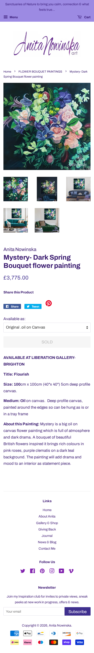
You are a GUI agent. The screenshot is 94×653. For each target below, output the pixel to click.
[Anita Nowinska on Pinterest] (42, 572)
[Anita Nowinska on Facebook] (32, 572)
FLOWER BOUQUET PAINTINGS (40, 71)
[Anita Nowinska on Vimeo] (71, 572)
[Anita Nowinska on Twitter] (22, 572)
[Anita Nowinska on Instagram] (51, 572)
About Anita (47, 516)
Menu (13, 17)
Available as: (14, 319)
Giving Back (47, 529)
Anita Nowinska (60, 625)
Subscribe (77, 611)
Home (7, 71)
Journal (47, 536)
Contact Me (47, 548)
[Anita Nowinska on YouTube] (61, 572)
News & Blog (47, 542)
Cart (87, 17)
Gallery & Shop (47, 523)
